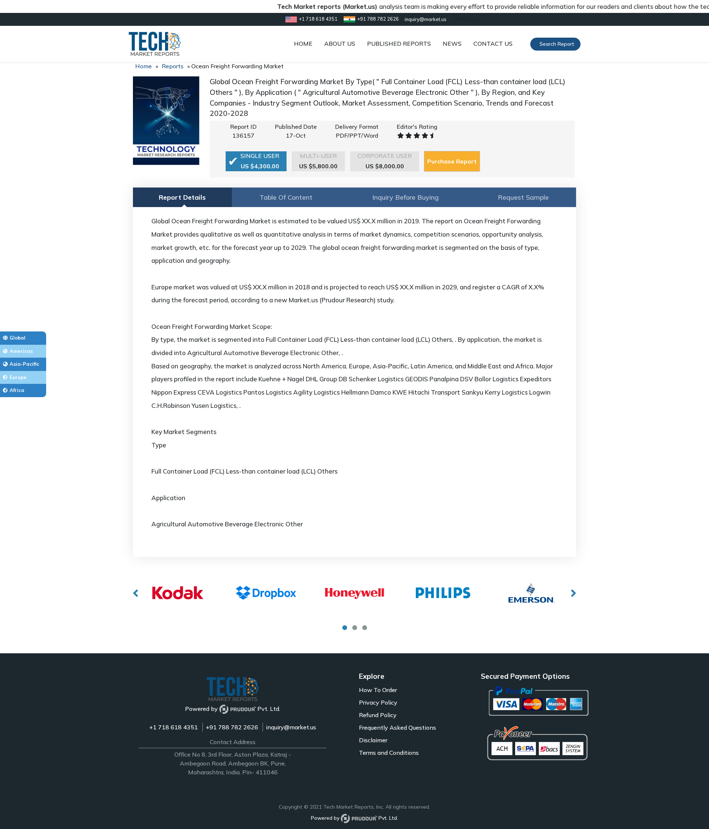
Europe (18, 377)
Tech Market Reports (348, 807)
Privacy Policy (378, 702)
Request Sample (523, 197)
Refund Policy (378, 715)
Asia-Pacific (24, 364)
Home (143, 66)
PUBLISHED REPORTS (399, 43)
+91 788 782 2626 (232, 727)
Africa (17, 390)
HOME (303, 43)
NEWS (452, 43)
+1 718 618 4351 (173, 727)
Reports (173, 66)
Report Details (182, 197)
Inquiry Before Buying (405, 197)
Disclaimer (373, 740)
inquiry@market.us (291, 727)
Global (17, 338)
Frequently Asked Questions (397, 727)
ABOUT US (339, 43)
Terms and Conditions (389, 752)
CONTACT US (493, 43)
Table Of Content (286, 197)
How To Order (378, 690)
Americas (21, 351)
